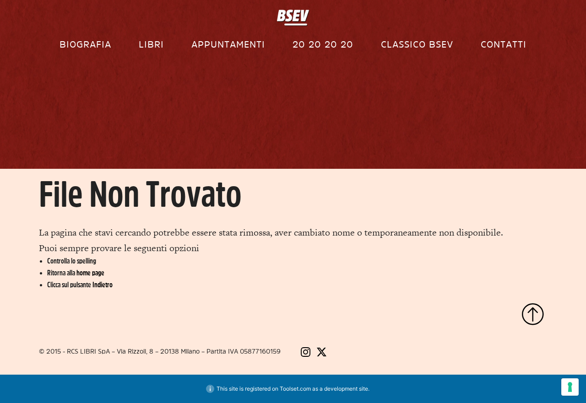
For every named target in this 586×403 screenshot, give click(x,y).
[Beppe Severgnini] (293, 18)
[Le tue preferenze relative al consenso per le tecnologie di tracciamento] (570, 387)
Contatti (503, 44)
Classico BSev (417, 44)
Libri (151, 44)
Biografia (85, 44)
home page (90, 273)
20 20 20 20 (323, 44)
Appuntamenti (228, 44)
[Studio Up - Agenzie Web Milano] (512, 353)
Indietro (102, 285)
